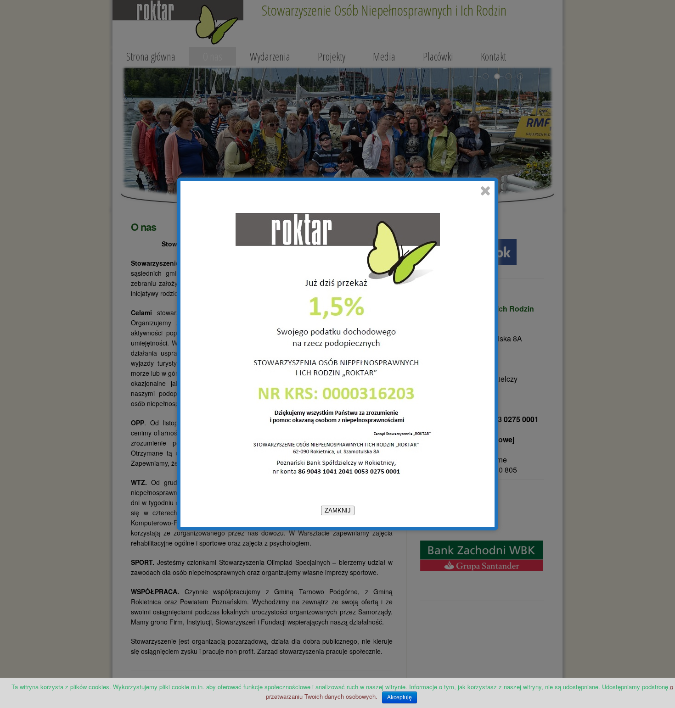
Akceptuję (399, 697)
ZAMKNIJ (338, 510)
